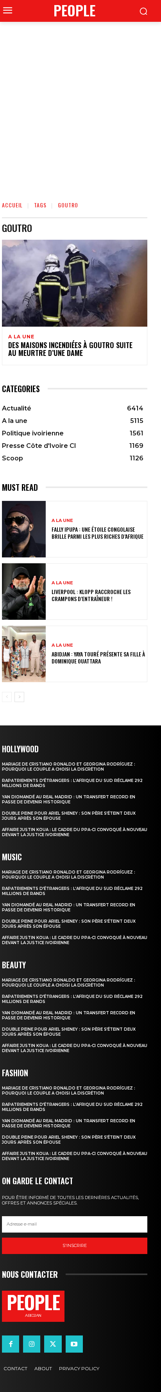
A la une (21, 336)
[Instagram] (31, 1344)
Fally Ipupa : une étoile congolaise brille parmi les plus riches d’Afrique (97, 532)
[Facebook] (10, 1344)
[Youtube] (74, 1344)
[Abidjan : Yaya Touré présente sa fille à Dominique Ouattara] (24, 654)
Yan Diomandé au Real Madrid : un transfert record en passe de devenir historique (68, 799)
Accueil (12, 205)
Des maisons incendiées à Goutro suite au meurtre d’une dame (70, 349)
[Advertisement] (80, 106)
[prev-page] (7, 697)
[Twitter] (52, 1344)
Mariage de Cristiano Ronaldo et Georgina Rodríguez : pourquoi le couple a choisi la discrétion (68, 767)
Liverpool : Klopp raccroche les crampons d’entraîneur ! (91, 595)
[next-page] (19, 697)
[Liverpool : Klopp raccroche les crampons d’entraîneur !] (24, 591)
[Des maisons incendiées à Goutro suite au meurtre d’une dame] (74, 283)
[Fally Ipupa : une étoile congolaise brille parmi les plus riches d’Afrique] (24, 529)
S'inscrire (75, 1245)
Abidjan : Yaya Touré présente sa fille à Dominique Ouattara (98, 657)
